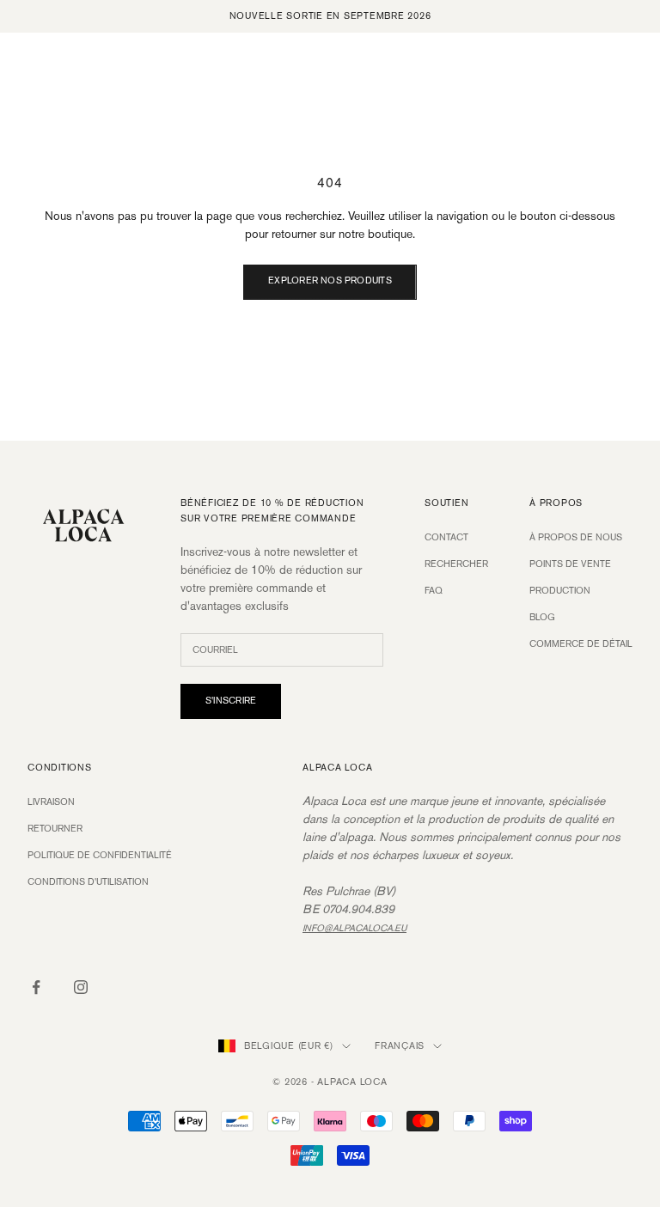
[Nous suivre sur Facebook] (36, 987)
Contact (446, 537)
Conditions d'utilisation (88, 882)
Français (400, 1046)
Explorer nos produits (330, 281)
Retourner (55, 829)
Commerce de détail (580, 644)
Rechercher (456, 564)
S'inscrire (230, 701)
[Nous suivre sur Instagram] (80, 987)
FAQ (434, 591)
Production (559, 591)
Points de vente (570, 564)
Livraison (51, 802)
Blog (542, 617)
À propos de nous (575, 537)
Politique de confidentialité (100, 855)
